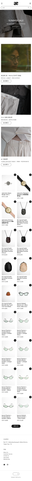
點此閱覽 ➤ (6, 164)
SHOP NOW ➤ (16, 26)
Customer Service (8, 454)
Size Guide (6, 457)
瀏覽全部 (16, 426)
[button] (1, 3)
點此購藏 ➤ (6, 81)
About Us (6, 452)
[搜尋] (28, 7)
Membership (7, 459)
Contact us (6, 455)
